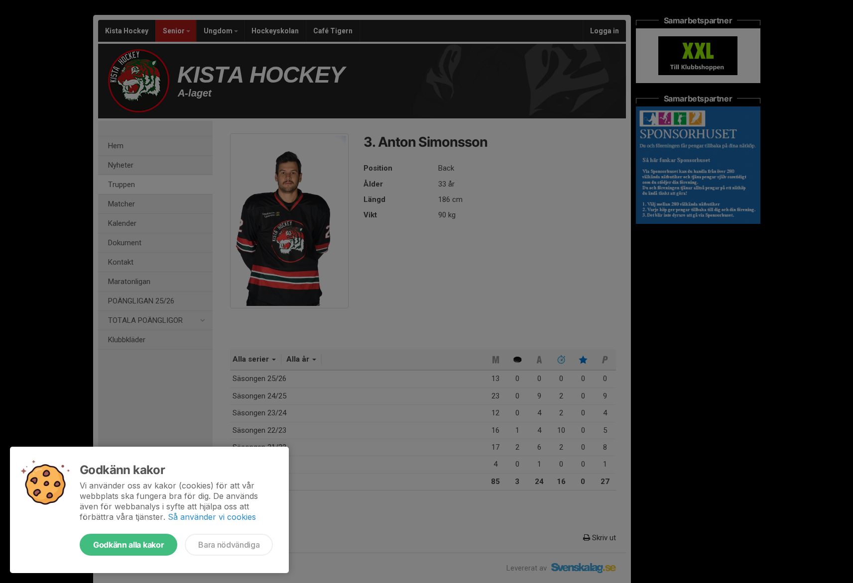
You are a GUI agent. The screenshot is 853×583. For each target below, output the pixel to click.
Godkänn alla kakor (128, 545)
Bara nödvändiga (228, 545)
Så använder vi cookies (212, 517)
